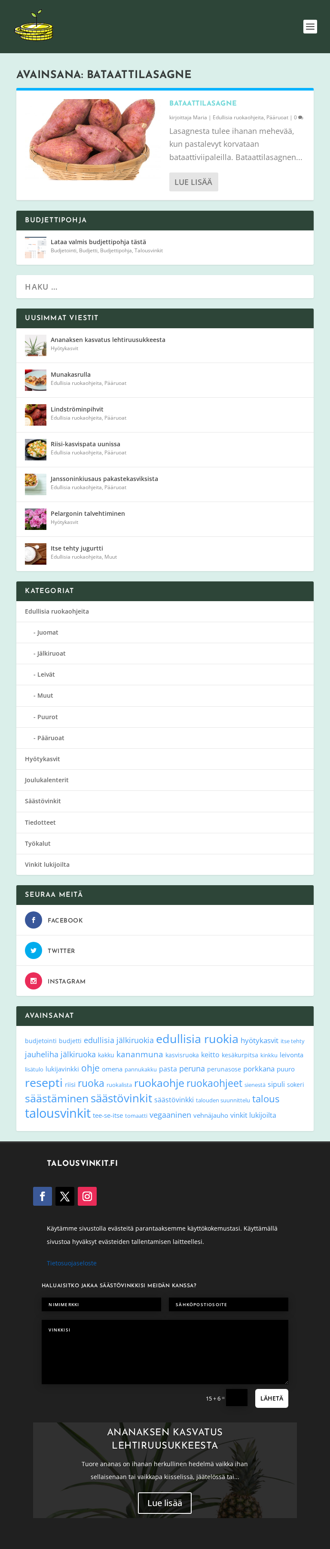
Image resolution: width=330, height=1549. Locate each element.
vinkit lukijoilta (253, 1115)
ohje (90, 1068)
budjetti (70, 1041)
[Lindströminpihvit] (35, 415)
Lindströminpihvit (77, 409)
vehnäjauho (210, 1115)
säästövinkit (121, 1098)
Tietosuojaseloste (72, 1263)
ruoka (91, 1083)
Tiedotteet (40, 822)
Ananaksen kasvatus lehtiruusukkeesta (108, 340)
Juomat (47, 632)
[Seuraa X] (64, 1196)
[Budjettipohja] (35, 247)
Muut (110, 556)
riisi (70, 1084)
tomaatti (136, 1115)
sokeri (295, 1084)
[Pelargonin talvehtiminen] (35, 519)
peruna (192, 1068)
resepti (44, 1082)
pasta (168, 1069)
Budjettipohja (116, 250)
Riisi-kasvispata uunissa (85, 444)
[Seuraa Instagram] (87, 1196)
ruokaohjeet (214, 1083)
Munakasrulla (71, 374)
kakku (106, 1055)
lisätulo (34, 1069)
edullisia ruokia (197, 1039)
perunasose (224, 1069)
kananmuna (139, 1054)
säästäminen (57, 1098)
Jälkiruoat (51, 653)
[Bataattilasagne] (93, 139)
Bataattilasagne (203, 103)
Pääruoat (277, 117)
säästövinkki (174, 1099)
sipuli (276, 1084)
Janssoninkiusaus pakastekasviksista (104, 479)
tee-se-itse (108, 1115)
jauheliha (41, 1054)
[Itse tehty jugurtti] (35, 554)
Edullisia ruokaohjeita (238, 117)
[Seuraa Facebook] (42, 1196)
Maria (200, 117)
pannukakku (141, 1069)
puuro (286, 1069)
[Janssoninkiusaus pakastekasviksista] (35, 484)
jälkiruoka (78, 1054)
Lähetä (271, 1398)
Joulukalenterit (47, 780)
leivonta (291, 1054)
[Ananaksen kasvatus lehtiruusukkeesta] (35, 345)
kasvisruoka (182, 1055)
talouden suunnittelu (223, 1100)
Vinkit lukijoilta (47, 864)
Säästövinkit (43, 801)
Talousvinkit (148, 250)
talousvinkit (58, 1113)
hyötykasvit (259, 1040)
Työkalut (38, 843)
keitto (210, 1054)
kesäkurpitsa (240, 1055)
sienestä (255, 1085)
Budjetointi (63, 250)
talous (265, 1098)
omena (112, 1069)
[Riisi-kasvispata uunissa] (35, 449)
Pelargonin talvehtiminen (88, 513)
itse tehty (293, 1041)
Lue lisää (193, 182)
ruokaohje (159, 1082)
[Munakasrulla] (35, 380)
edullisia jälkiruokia (119, 1040)
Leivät (46, 674)
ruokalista (119, 1085)
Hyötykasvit (64, 348)
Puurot (47, 717)
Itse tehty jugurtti (77, 548)
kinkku (269, 1055)
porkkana (259, 1069)
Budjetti (88, 250)
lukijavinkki (62, 1069)
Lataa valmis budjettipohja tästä (98, 242)
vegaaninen (170, 1115)
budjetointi (41, 1041)
